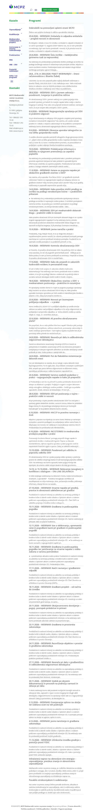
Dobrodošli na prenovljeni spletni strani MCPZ (52, 28)
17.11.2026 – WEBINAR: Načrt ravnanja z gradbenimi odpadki (54, 569)
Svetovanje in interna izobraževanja (15, 48)
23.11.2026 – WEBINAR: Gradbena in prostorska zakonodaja (52, 625)
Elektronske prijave (50, 10)
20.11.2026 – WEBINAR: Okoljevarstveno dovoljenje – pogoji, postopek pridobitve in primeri (55, 607)
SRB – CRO (13, 65)
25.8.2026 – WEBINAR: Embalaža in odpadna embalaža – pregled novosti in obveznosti (55, 37)
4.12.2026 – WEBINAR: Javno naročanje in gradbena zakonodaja (54, 722)
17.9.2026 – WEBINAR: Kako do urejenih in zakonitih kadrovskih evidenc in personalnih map (54, 263)
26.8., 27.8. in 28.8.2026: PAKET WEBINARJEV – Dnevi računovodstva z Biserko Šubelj (54, 75)
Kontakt (54, 809)
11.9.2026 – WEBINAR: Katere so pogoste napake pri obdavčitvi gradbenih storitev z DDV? (54, 171)
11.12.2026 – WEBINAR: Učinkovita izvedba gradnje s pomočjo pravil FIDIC (55, 741)
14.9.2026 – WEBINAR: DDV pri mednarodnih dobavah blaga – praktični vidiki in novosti (55, 211)
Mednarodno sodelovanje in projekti (15, 40)
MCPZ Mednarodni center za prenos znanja (36, 806)
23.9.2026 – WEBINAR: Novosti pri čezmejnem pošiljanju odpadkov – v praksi (51, 300)
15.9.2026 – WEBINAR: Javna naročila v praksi (51, 229)
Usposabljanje (15, 29)
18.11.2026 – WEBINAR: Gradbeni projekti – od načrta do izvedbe (55, 588)
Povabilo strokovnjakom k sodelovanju (48, 780)
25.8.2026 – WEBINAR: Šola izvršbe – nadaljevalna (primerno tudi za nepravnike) (53, 56)
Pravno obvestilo (74, 806)
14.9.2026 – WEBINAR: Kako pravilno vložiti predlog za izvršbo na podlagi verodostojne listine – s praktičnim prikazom (55, 191)
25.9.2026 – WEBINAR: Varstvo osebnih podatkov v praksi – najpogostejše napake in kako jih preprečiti (54, 376)
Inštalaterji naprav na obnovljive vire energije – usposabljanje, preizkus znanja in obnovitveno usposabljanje (52, 761)
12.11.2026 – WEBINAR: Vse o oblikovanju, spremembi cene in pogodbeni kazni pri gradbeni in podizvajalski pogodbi (55, 528)
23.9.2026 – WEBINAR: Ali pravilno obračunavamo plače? (53, 319)
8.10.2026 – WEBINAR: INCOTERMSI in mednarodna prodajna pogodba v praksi (54, 432)
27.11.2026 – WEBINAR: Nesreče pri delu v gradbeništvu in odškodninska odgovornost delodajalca (56, 663)
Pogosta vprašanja (65, 809)
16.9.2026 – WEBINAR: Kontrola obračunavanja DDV (54, 245)
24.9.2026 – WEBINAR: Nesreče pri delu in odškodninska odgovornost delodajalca (56, 338)
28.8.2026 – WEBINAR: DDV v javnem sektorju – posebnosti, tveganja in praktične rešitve (52, 93)
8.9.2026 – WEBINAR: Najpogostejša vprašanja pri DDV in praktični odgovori (56, 112)
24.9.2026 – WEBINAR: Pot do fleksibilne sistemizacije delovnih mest (55, 357)
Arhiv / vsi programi (13, 76)
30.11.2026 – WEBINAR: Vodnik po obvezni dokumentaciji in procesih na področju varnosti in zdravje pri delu (53, 683)
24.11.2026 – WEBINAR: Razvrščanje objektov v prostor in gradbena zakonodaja (56, 644)
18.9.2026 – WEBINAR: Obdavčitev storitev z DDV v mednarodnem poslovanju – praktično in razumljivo (54, 282)
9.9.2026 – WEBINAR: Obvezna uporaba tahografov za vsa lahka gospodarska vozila (55, 131)
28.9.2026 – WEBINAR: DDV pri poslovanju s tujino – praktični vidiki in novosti (54, 395)
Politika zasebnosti (28, 809)
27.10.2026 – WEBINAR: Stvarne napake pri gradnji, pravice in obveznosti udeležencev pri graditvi (54, 489)
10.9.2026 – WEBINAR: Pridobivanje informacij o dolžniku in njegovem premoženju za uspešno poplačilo (52, 151)
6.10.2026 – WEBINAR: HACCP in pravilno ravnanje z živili (54, 413)
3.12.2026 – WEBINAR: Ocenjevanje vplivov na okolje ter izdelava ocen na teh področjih (55, 703)
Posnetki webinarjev (13, 70)
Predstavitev (14, 55)
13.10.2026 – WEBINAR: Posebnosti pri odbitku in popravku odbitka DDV (52, 451)
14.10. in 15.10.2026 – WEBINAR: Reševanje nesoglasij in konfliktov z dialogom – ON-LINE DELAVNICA (56, 470)
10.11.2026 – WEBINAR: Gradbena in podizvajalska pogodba (53, 507)
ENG (11, 60)
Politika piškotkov (43, 809)
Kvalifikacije (14, 34)
